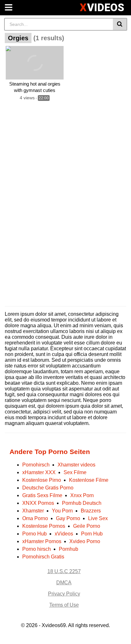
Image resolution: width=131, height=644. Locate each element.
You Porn (62, 510)
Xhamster (33, 510)
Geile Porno (86, 526)
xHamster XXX (39, 472)
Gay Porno (68, 518)
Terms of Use (64, 605)
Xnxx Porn (82, 495)
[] (120, 24)
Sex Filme (75, 472)
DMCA (64, 582)
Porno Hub (34, 533)
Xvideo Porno (84, 541)
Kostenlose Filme (88, 480)
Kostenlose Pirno (41, 480)
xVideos (64, 533)
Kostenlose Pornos (43, 526)
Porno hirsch (36, 549)
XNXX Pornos (38, 503)
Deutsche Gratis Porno (47, 487)
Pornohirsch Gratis (43, 556)
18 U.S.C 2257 (64, 571)
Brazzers (91, 510)
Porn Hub (92, 533)
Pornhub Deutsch (81, 503)
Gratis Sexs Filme (42, 495)
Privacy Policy (64, 593)
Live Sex (98, 518)
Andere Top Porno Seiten (50, 451)
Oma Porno (35, 518)
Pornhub (68, 549)
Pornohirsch (36, 464)
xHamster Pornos (41, 541)
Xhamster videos (76, 464)
